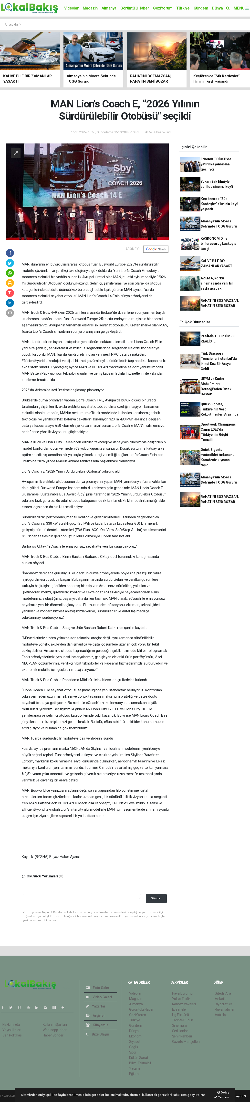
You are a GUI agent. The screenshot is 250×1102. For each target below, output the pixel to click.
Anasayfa (11, 24)
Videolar (71, 8)
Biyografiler (223, 1004)
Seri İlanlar (180, 1031)
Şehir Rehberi (182, 1036)
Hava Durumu (182, 993)
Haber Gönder (53, 1035)
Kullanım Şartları (55, 1024)
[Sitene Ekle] (65, 1007)
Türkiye (182, 8)
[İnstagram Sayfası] (21, 1007)
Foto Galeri (101, 988)
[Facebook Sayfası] (5, 1007)
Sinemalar (180, 1025)
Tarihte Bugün (182, 1020)
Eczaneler (179, 1009)
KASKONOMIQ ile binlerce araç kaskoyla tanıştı (218, 244)
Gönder (156, 898)
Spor (132, 1052)
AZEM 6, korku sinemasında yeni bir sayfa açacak (217, 283)
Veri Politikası (12, 1035)
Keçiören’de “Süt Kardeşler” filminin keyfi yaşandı (219, 204)
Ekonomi (135, 1036)
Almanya (109, 8)
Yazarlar (98, 1006)
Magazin (90, 8)
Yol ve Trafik (181, 999)
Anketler (221, 999)
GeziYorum (162, 8)
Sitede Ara (223, 993)
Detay (224, 1092)
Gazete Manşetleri (186, 1042)
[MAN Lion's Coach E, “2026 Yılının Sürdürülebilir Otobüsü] (87, 191)
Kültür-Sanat (138, 1058)
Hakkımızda (11, 1024)
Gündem (201, 8)
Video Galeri (102, 997)
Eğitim (134, 1074)
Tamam (223, 1097)
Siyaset (134, 1042)
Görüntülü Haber (134, 8)
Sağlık (133, 1047)
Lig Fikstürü (180, 1015)
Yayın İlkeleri (11, 1030)
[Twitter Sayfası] (12, 1007)
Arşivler (98, 1015)
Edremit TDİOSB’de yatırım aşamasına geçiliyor (216, 164)
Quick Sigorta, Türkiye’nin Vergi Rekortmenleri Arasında (220, 409)
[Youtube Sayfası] (30, 1007)
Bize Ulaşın (100, 1034)
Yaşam (134, 1068)
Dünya (217, 8)
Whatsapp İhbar (54, 1030)
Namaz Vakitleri (184, 1004)
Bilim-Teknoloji (140, 1063)
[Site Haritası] (56, 1007)
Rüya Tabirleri (225, 1009)
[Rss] (47, 1007)
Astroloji (221, 1015)
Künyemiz (100, 1025)
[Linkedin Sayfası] (38, 1007)
